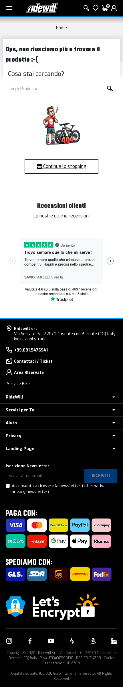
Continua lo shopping (64, 166)
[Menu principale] (9, 8)
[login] (113, 8)
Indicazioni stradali (31, 339)
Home (61, 28)
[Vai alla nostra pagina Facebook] (30, 640)
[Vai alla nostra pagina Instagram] (9, 640)
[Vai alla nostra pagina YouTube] (50, 640)
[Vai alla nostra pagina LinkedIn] (113, 640)
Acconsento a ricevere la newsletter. (59, 489)
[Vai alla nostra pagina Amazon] (93, 640)
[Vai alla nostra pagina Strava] (72, 640)
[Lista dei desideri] (95, 8)
